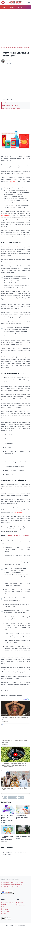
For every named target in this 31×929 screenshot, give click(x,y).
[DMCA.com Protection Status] (6, 919)
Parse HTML (21, 902)
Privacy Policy (6, 911)
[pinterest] (19, 797)
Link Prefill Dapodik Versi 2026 (10, 887)
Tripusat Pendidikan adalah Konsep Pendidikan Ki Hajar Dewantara (7, 838)
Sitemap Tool (21, 905)
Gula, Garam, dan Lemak (8, 103)
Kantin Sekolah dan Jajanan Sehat (11, 108)
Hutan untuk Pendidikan (23, 836)
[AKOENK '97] (15, 2)
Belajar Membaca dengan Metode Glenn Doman (22, 817)
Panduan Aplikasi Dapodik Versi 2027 (12, 884)
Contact (4, 907)
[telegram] (15, 797)
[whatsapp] (12, 797)
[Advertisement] (15, 28)
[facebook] (5, 797)
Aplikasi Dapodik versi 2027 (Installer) (12, 882)
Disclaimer (5, 909)
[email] (22, 797)
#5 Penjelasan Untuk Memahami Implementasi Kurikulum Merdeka (7, 818)
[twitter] (9, 797)
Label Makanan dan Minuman (10, 105)
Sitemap (4, 913)
